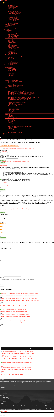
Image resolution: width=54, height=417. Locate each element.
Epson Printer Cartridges (13, 10)
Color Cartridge (11, 31)
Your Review (3, 258)
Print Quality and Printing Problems (15, 104)
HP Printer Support (9, 87)
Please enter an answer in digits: (6, 281)
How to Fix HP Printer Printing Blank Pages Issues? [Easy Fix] (21, 92)
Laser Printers (11, 75)
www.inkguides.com (14, 385)
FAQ (4, 389)
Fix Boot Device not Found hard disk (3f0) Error (18, 99)
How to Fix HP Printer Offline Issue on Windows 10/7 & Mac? (21, 94)
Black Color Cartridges (13, 33)
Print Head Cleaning (12, 106)
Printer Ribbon (11, 51)
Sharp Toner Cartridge (12, 20)
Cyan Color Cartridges (12, 34)
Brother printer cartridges (13, 6)
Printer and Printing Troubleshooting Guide (17, 102)
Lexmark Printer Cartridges (13, 14)
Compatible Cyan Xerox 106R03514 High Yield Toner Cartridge (15, 374)
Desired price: (3, 159)
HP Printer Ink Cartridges (13, 11)
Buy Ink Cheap (11, 40)
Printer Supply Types (9, 44)
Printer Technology (9, 67)
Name (1, 274)
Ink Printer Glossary (9, 66)
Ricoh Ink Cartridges (12, 18)
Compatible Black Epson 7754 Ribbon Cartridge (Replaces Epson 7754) (15, 209)
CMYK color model (12, 70)
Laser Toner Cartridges (10, 24)
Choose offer (2, 189)
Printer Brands (8, 4)
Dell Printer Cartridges (12, 8)
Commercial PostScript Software (14, 131)
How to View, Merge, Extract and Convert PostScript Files (20, 126)
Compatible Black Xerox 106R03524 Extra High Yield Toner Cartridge (17, 364)
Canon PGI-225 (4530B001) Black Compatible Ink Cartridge (13, 305)
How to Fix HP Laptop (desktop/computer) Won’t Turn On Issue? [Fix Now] (24, 97)
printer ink (27, 405)
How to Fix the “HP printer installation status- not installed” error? (21, 93)
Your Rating (2, 248)
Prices (4, 183)
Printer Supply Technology (10, 54)
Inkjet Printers (11, 74)
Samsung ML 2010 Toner (13, 60)
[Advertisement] (10, 336)
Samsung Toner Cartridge (13, 19)
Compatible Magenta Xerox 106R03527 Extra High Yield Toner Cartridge (17, 353)
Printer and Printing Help (10, 101)
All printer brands (11, 5)
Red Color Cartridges (12, 36)
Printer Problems (11, 103)
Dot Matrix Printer (12, 71)
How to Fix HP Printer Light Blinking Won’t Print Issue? (20, 98)
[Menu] (0, 137)
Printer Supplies (6, 29)
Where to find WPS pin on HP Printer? (16, 88)
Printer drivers (5, 397)
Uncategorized (4, 139)
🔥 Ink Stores (5, 133)
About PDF (10, 121)
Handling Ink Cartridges (13, 105)
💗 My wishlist (6, 135)
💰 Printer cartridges (7, 2)
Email (1, 277)
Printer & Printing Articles (8, 64)
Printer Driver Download (13, 108)
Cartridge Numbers (12, 42)
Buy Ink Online (11, 41)
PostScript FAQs (11, 123)
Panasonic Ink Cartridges (13, 17)
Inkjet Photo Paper (12, 49)
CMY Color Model (12, 69)
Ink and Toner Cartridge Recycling (15, 81)
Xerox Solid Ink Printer (13, 79)
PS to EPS (10, 128)
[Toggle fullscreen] (1, 415)
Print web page (11, 84)
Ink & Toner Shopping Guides (11, 39)
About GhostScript (12, 120)
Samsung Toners (8, 59)
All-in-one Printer (11, 68)
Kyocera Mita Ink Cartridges (14, 13)
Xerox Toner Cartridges (13, 23)
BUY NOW (2, 162)
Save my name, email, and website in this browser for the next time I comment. (18, 279)
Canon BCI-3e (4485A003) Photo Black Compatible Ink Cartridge (15, 316)
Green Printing (11, 82)
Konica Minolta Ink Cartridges (14, 12)
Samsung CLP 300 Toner (13, 62)
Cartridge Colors (8, 30)
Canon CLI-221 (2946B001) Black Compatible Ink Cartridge (13, 311)
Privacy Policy (6, 391)
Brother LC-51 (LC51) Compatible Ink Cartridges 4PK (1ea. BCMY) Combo (17, 322)
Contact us (5, 393)
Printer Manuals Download (13, 109)
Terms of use (5, 390)
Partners (4, 401)
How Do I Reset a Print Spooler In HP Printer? (17, 96)
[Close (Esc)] (4, 415)
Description (5, 182)
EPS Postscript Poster (12, 127)
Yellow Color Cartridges (13, 37)
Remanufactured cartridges (10, 28)
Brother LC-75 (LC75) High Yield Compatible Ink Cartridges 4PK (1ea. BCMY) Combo (20, 295)
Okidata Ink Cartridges (12, 16)
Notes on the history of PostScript (15, 132)
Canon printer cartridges (13, 7)
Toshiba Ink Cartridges (12, 22)
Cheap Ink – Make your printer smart (15, 85)
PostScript (10, 122)
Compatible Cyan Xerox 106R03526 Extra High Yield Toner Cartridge (17, 358)
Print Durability (11, 110)
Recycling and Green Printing (11, 80)
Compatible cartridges (9, 25)
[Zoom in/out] (0, 415)
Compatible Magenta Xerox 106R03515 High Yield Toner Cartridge (16, 369)
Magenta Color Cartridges (13, 35)
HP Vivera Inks (11, 58)
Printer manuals (6, 398)
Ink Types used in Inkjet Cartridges (15, 56)
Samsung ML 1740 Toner (13, 63)
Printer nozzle (11, 73)
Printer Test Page (11, 111)
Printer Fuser (10, 77)
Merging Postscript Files (13, 125)
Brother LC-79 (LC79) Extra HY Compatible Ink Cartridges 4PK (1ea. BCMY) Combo (19, 300)
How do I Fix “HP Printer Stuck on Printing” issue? (18, 90)
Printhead (10, 76)
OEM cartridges (8, 26)
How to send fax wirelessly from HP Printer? (17, 91)
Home (1, 139)
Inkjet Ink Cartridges (12, 48)
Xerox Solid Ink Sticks (12, 52)
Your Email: (2, 157)
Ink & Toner (7, 114)
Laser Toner (10, 57)
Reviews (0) (5, 185)
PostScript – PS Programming (14, 129)
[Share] (3, 415)
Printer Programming (9, 119)
